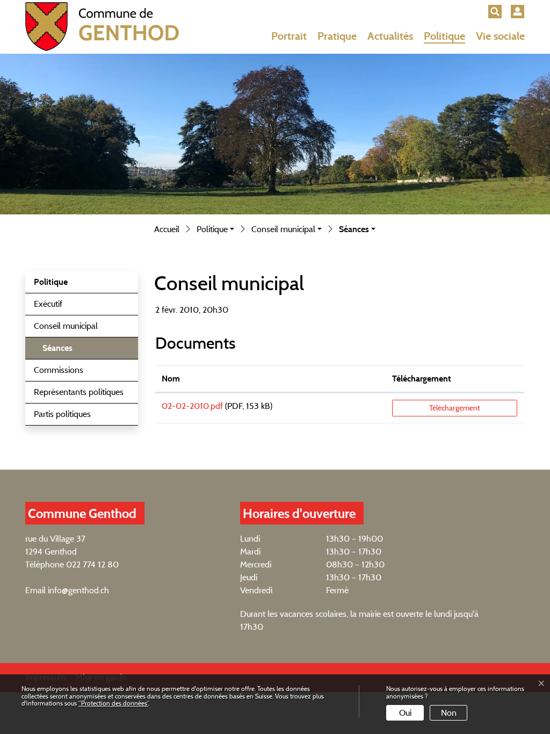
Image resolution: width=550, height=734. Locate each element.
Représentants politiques (79, 392)
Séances (69, 351)
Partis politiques (62, 414)
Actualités (390, 36)
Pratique (337, 36)
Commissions (58, 370)
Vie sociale (500, 36)
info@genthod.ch (78, 590)
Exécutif (48, 304)
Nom (171, 378)
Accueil (166, 229)
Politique (444, 36)
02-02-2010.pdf (192, 406)
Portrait (289, 36)
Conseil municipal (66, 326)
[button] (495, 11)
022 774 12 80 (92, 564)
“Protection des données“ (113, 703)
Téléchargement (421, 378)
